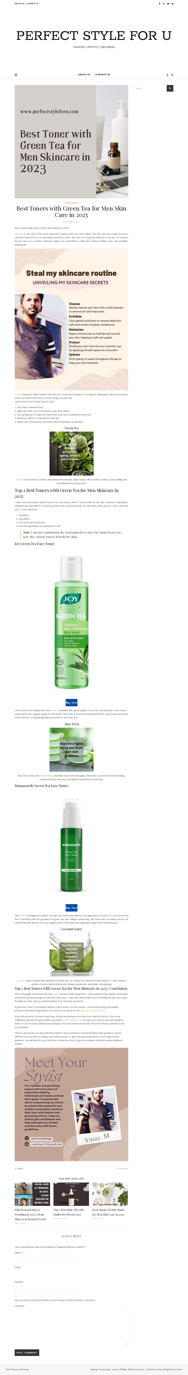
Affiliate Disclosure (136, 1369)
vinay (20, 1168)
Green (19, 479)
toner (22, 915)
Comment (20, 1305)
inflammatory (46, 775)
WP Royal (24, 1369)
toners (54, 710)
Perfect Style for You (72, 1019)
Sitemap (94, 1369)
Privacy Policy (105, 1369)
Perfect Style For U (94, 36)
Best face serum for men (93, 1010)
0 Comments (122, 1168)
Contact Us (32, 4)
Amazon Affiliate (119, 1369)
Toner (18, 394)
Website (19, 1281)
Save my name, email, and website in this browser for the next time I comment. (55, 1300)
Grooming (71, 203)
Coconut (21, 980)
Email (18, 1267)
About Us (19, 4)
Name (18, 1252)
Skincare (19, 233)
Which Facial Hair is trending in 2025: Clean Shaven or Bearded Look (30, 1214)
